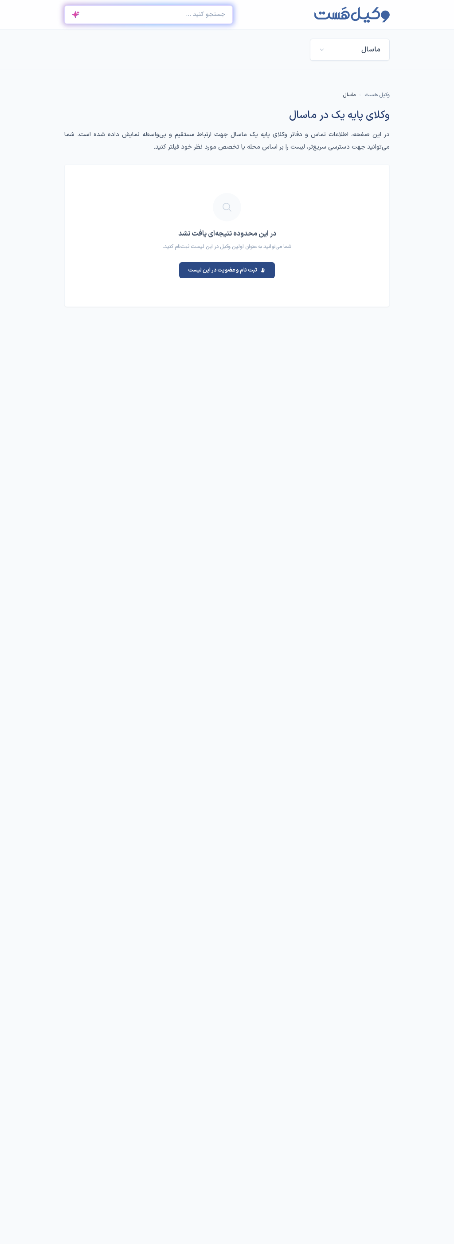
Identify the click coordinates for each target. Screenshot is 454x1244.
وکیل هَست (377, 94)
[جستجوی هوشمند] (75, 15)
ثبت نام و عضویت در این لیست (222, 270)
